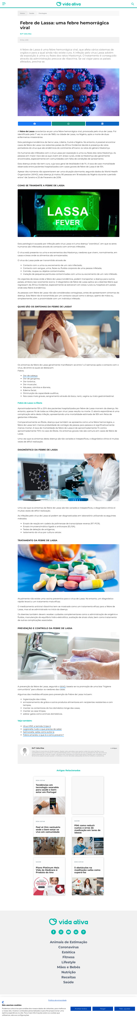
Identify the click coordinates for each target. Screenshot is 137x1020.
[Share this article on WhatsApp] (68, 124)
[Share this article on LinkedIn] (102, 124)
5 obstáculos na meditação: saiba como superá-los (87, 870)
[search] (133, 4)
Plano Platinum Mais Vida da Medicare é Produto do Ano (47, 870)
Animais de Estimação (68, 942)
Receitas (68, 977)
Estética (68, 952)
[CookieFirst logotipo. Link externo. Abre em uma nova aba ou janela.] (3, 1002)
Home (22, 13)
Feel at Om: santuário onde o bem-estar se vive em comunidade (48, 829)
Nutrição (68, 972)
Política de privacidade (57, 1000)
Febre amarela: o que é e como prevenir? (43, 735)
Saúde (31, 13)
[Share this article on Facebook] (34, 124)
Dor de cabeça (30, 375)
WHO (63, 686)
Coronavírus (68, 947)
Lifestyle (69, 962)
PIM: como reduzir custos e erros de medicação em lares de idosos (87, 829)
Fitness (68, 957)
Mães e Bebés (68, 967)
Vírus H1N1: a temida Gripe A (37, 726)
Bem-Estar (40, 780)
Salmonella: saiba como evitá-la (38, 732)
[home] (68, 4)
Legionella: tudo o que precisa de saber (42, 729)
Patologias (43, 13)
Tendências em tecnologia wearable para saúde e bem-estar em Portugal (47, 788)
